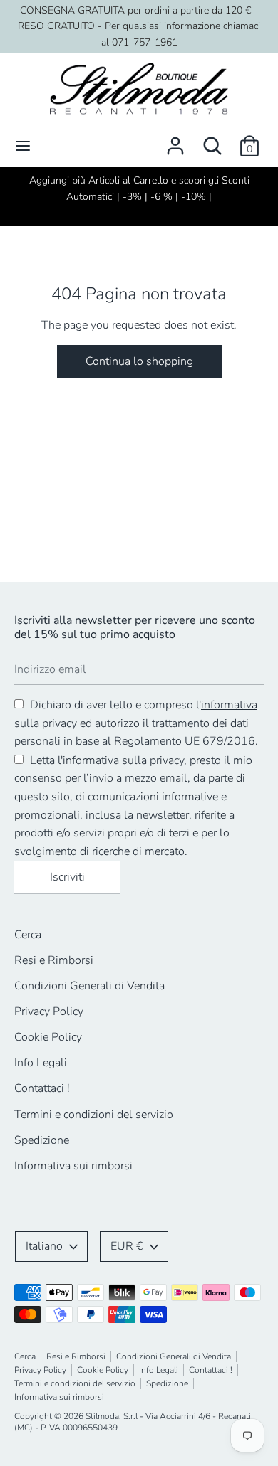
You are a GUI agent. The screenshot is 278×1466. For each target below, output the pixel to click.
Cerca (27, 934)
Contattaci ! (42, 1088)
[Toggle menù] (22, 145)
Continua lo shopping (139, 361)
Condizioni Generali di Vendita (89, 986)
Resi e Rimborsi (53, 960)
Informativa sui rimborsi (73, 1166)
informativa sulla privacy (123, 760)
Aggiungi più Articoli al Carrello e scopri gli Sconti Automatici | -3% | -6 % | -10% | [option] (139, 188)
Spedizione (41, 1140)
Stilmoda (102, 1416)
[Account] (175, 140)
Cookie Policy (48, 1037)
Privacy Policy (48, 1011)
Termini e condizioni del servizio (93, 1114)
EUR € (126, 1246)
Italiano (44, 1246)
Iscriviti (67, 877)
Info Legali (40, 1063)
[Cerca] (212, 140)
